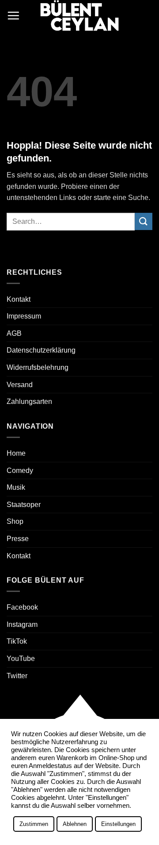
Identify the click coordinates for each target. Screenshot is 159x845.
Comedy (20, 470)
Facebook (22, 607)
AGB (14, 333)
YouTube (21, 658)
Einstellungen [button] (118, 824)
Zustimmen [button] (33, 824)
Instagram (22, 624)
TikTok (17, 641)
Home (16, 453)
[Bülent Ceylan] (79, 15)
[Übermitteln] (143, 221)
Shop (15, 521)
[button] (13, 15)
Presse (18, 538)
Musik (16, 487)
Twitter (17, 676)
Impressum (24, 316)
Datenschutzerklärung (41, 350)
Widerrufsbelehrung (37, 367)
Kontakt (18, 299)
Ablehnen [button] (75, 824)
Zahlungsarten (29, 401)
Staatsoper (24, 504)
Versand (20, 384)
